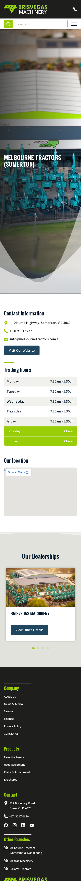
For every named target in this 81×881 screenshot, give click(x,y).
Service (8, 711)
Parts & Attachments (17, 772)
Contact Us (11, 733)
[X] (32, 825)
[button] (33, 648)
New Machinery (14, 757)
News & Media (13, 704)
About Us (10, 696)
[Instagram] (15, 825)
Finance (9, 719)
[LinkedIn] (24, 825)
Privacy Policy (12, 726)
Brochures (10, 779)
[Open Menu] (74, 24)
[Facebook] (6, 825)
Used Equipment (14, 764)
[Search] (8, 24)
